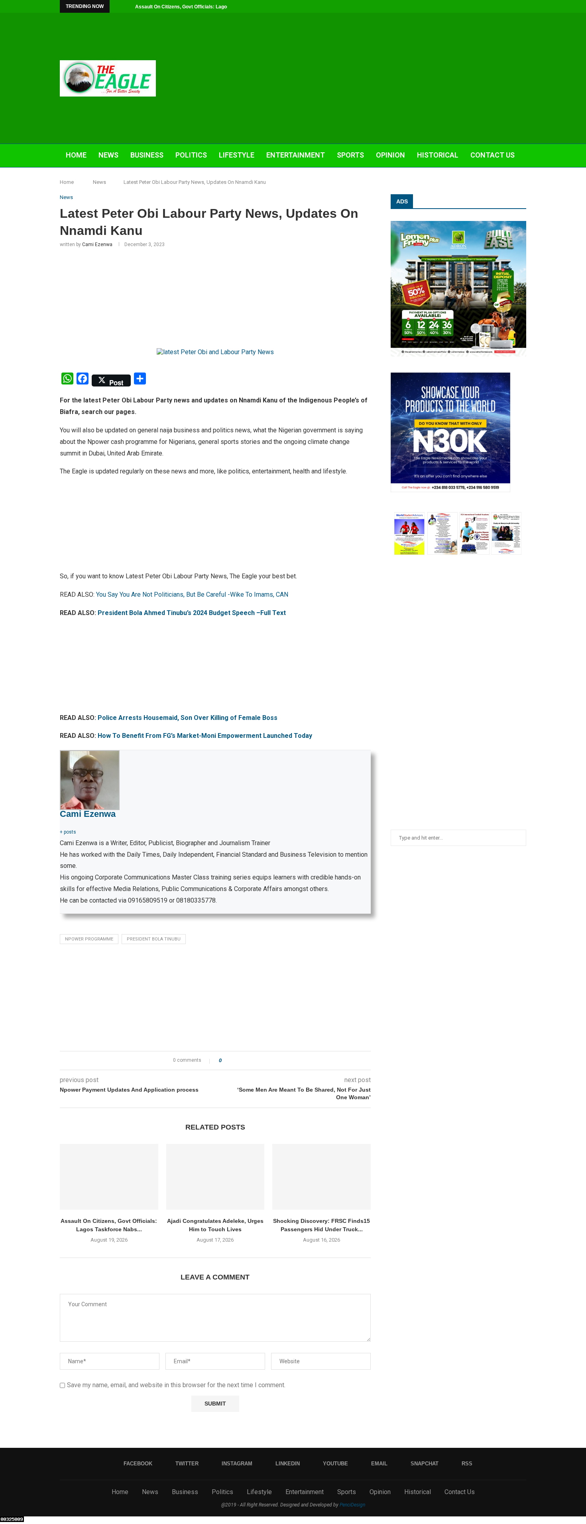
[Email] (506, 6)
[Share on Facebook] (234, 1060)
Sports (350, 155)
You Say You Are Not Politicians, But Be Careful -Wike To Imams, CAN (192, 594)
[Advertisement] (372, 78)
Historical (437, 155)
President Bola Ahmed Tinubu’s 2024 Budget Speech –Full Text (192, 613)
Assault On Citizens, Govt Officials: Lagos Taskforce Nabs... (202, 7)
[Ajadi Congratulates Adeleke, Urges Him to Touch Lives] (215, 1176)
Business (146, 155)
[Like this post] (226, 1060)
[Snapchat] (515, 6)
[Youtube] (497, 6)
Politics (191, 155)
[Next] (127, 6)
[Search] (522, 179)
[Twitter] (469, 6)
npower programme (89, 939)
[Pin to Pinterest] (250, 1060)
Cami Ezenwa (97, 244)
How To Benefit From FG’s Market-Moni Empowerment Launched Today (205, 735)
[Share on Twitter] (242, 1060)
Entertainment (295, 155)
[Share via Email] (257, 1060)
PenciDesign (352, 1505)
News (108, 155)
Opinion (390, 155)
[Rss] (524, 6)
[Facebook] (460, 6)
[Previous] (117, 6)
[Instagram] (478, 6)
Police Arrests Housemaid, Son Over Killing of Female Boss (187, 718)
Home (76, 155)
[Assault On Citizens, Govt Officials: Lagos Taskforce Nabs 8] (109, 1176)
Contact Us (492, 155)
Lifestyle (236, 155)
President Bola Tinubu (154, 939)
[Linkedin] (488, 6)
